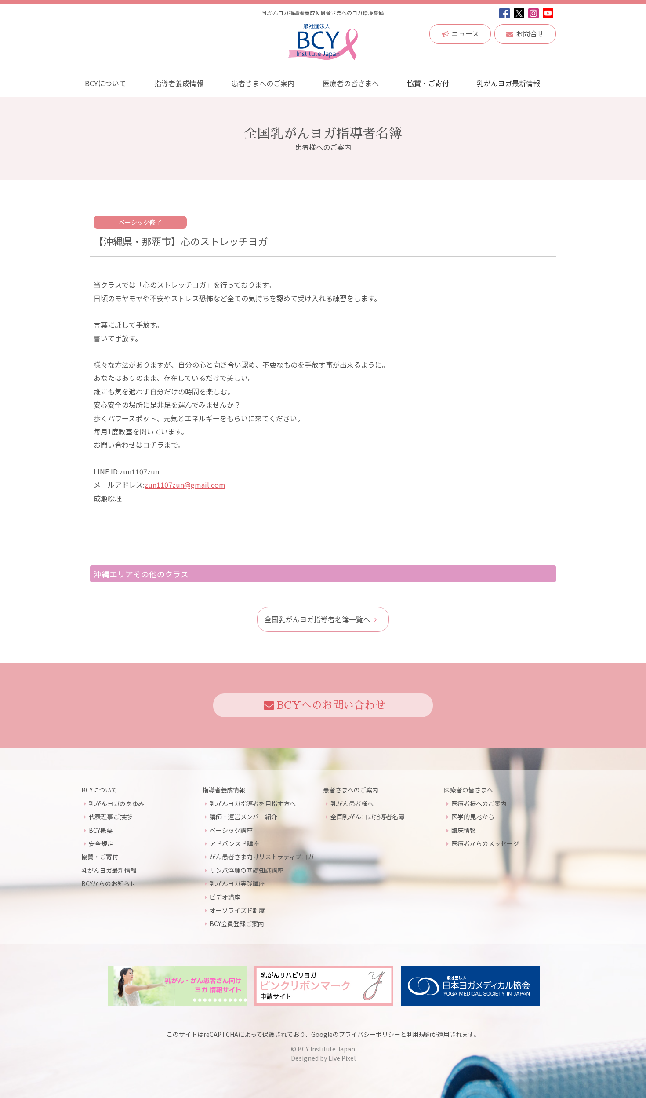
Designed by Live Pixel (323, 1058)
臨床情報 (463, 830)
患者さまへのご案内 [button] (262, 83)
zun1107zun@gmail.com (185, 484)
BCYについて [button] (105, 83)
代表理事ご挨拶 (110, 816)
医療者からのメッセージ (485, 843)
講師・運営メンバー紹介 (243, 816)
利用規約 (418, 1034)
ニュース (465, 33)
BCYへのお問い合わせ (331, 705)
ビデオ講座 (225, 897)
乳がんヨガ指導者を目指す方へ (253, 803)
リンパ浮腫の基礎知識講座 (246, 870)
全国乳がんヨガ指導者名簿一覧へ (317, 619)
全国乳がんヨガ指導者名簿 (367, 816)
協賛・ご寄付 (428, 83)
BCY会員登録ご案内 (237, 923)
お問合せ (530, 33)
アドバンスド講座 (234, 843)
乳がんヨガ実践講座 (237, 883)
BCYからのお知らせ (108, 883)
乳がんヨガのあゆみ (116, 803)
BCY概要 (101, 830)
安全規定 (101, 843)
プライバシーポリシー (369, 1034)
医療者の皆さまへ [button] (351, 83)
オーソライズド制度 (237, 910)
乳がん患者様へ (352, 803)
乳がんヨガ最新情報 (508, 83)
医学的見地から (472, 816)
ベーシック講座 (231, 830)
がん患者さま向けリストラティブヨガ (262, 856)
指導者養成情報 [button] (178, 83)
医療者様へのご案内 (479, 803)
